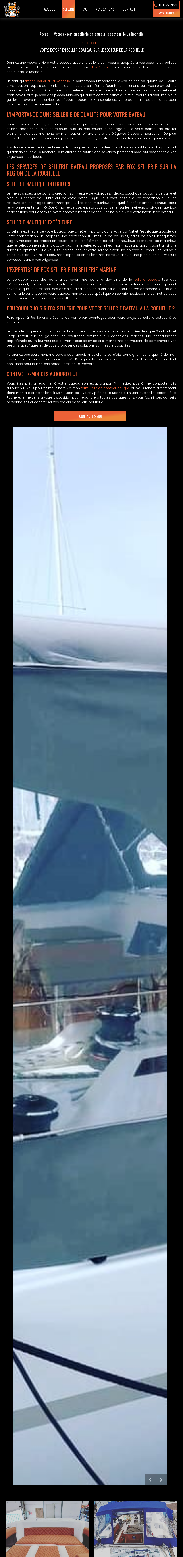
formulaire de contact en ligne (105, 388)
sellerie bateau (146, 279)
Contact (129, 9)
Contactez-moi (90, 416)
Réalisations (104, 9)
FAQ (84, 9)
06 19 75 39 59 (167, 5)
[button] (150, 1479)
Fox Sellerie (101, 67)
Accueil (49, 9)
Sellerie (68, 9)
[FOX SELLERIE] (12, 9)
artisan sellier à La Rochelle (47, 81)
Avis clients (166, 13)
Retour (92, 43)
